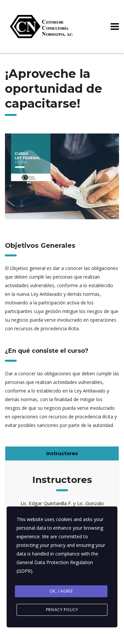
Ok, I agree (61, 591)
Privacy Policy (62, 609)
